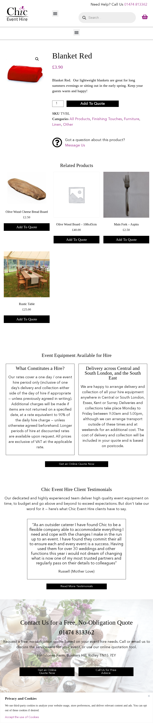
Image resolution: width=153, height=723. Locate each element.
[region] (76, 707)
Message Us (75, 145)
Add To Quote (92, 104)
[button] (55, 13)
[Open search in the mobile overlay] (107, 17)
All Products (80, 119)
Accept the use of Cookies (22, 717)
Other (68, 124)
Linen (56, 124)
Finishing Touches (107, 119)
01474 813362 (135, 4)
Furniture (131, 119)
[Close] (148, 695)
